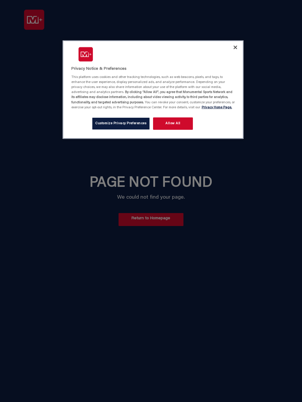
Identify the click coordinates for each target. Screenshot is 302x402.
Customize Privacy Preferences (121, 123)
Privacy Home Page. (217, 107)
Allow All (172, 123)
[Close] (235, 47)
